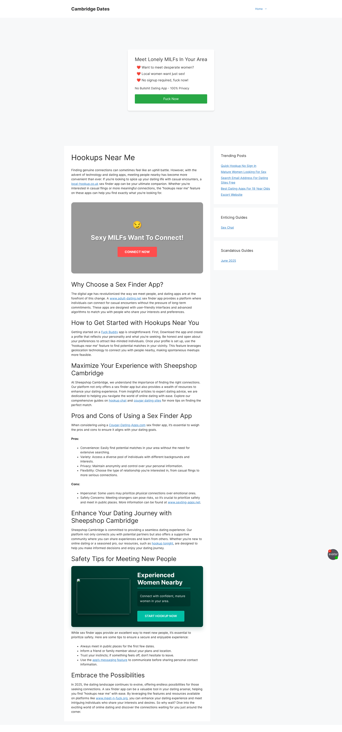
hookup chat (117, 400)
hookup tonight (162, 543)
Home (259, 8)
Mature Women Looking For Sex (243, 172)
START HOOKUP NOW (161, 616)
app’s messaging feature (109, 660)
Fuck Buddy (109, 332)
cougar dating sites (147, 400)
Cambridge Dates (90, 9)
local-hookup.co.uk (84, 184)
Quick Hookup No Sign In (238, 166)
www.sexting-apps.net (184, 502)
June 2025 (228, 260)
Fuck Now (171, 99)
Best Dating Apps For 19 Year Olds (245, 188)
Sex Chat (227, 227)
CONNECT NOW (137, 252)
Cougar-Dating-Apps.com (127, 425)
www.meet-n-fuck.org (112, 698)
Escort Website (231, 194)
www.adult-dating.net (125, 298)
